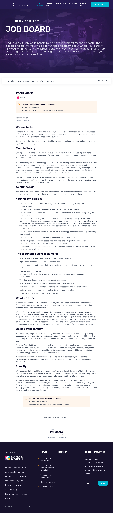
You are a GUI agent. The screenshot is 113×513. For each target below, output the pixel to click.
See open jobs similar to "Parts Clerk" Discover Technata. (42, 110)
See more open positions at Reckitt (56, 417)
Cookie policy (62, 437)
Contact (100, 5)
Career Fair (49, 4)
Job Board (40, 4)
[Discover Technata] (18, 4)
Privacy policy (51, 437)
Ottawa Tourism (47, 482)
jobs (9, 81)
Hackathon (60, 3)
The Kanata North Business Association (47, 467)
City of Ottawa (46, 487)
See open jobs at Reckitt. (31, 107)
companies (26, 81)
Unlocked (73, 3)
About (83, 3)
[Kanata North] (16, 458)
